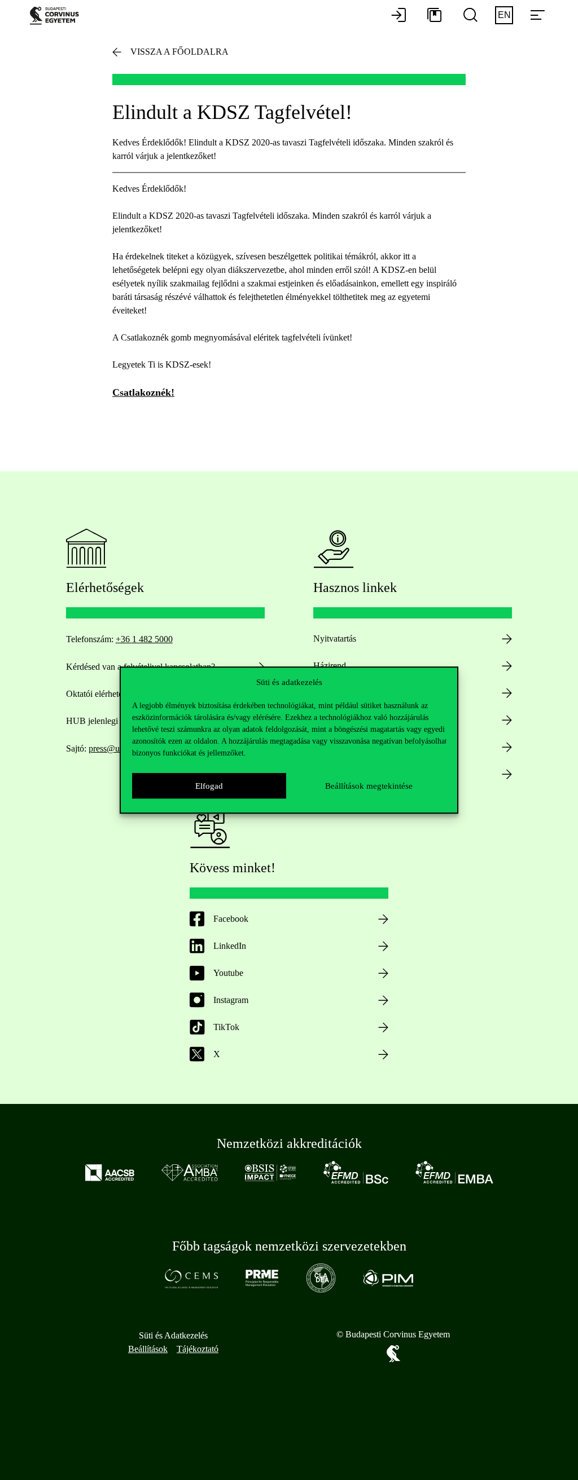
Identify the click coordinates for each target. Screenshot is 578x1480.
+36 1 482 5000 (144, 639)
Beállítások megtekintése (369, 785)
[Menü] (537, 15)
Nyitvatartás (334, 638)
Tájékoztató (197, 1349)
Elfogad (209, 785)
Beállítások (148, 1349)
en (504, 15)
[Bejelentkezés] (398, 15)
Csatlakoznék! (143, 392)
